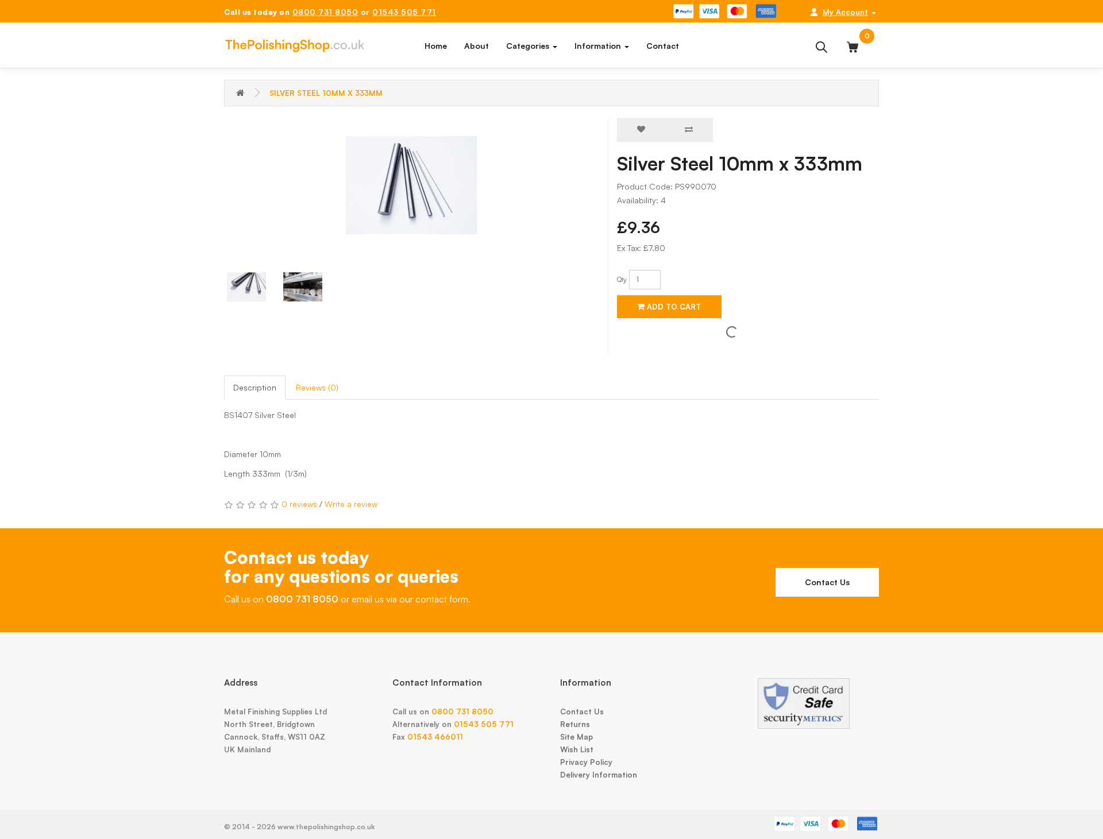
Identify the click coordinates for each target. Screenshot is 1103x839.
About (476, 46)
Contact (662, 46)
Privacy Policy (586, 762)
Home (436, 46)
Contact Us (827, 582)
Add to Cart (673, 306)
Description (254, 387)
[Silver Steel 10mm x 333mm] (411, 185)
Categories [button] (529, 46)
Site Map (576, 736)
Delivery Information (598, 774)
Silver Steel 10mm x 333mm (326, 93)
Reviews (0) (317, 387)
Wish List (576, 749)
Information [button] (598, 46)
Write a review (351, 504)
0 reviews (299, 504)
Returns (575, 724)
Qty (622, 279)
